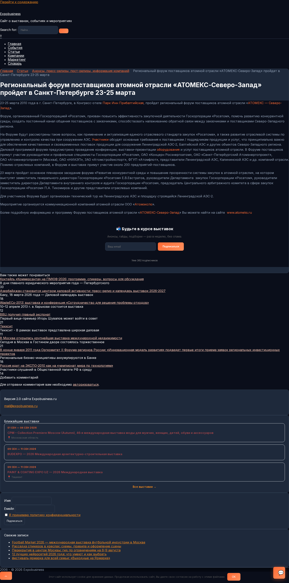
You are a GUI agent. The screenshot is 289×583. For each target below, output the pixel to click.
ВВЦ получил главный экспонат (25, 314)
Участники (100, 139)
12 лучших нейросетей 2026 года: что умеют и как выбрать (59, 554)
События (15, 48)
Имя (7, 501)
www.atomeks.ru (239, 212)
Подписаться (171, 246)
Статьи (14, 52)
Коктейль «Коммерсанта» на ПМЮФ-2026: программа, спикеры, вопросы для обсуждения (72, 279)
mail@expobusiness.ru (21, 406)
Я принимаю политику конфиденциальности (44, 515)
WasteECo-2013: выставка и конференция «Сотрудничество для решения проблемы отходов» (74, 303)
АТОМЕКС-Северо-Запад (159, 212)
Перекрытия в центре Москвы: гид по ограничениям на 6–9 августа (66, 550)
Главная (14, 44)
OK (234, 576)
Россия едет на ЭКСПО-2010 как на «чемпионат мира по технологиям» (56, 366)
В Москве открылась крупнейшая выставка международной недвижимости (61, 338)
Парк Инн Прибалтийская (123, 103)
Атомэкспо (143, 204)
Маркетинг (17, 60)
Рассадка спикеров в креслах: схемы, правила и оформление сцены (66, 546)
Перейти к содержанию (19, 2)
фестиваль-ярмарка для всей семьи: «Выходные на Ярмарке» (61, 558)
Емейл (9, 509)
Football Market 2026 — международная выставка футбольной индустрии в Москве (78, 542)
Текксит (6, 326)
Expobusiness (10, 14)
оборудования (168, 150)
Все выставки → (144, 486)
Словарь (15, 64)
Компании (16, 56)
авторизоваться (85, 384)
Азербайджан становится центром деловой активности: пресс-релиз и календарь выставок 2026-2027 (83, 291)
